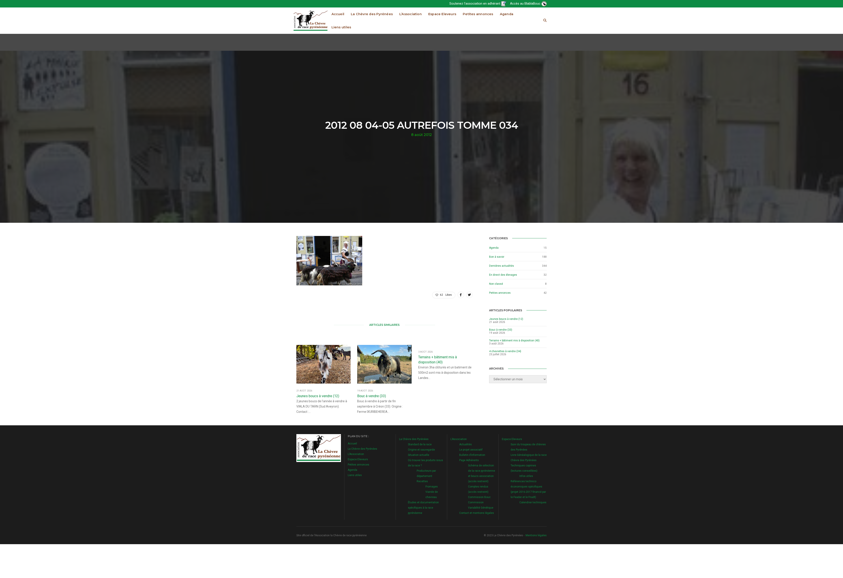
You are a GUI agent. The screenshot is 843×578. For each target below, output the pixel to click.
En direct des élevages (503, 274)
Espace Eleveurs (442, 14)
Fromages (431, 486)
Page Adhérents (469, 460)
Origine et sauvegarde (421, 449)
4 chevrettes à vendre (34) (505, 351)
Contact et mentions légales (476, 513)
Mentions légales (536, 535)
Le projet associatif (471, 449)
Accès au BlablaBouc (525, 3)
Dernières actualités (501, 265)
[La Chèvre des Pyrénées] (310, 20)
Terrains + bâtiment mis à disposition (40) (437, 359)
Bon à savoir (496, 256)
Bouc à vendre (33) (371, 396)
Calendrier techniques (532, 502)
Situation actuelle (418, 455)
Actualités (465, 444)
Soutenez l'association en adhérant (475, 3)
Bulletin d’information (472, 455)
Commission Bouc (479, 497)
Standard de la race (420, 444)
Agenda (506, 14)
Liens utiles (341, 27)
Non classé (496, 283)
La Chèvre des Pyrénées (372, 14)
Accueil (337, 14)
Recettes (422, 481)
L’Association (410, 14)
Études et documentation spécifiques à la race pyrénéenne (423, 508)
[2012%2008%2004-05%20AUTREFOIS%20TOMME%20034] (461, 295)
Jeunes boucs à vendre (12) (317, 396)
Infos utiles (526, 476)
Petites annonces (478, 14)
